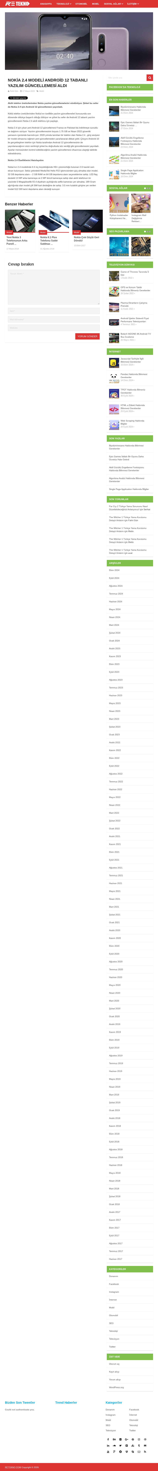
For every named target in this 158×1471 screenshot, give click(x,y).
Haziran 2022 (115, 789)
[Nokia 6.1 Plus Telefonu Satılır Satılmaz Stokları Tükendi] (54, 221)
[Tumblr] (139, 1445)
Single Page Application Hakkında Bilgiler (132, 172)
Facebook (114, 1284)
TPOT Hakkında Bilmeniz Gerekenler (133, 391)
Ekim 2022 (114, 758)
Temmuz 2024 (116, 593)
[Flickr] (120, 1439)
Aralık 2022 (114, 742)
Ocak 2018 (114, 1204)
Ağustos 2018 (116, 1149)
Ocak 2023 (114, 734)
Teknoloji (62, 4)
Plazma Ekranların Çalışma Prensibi (134, 304)
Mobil (95, 4)
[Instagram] (139, 1439)
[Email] (139, 1451)
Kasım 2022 (115, 750)
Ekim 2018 (114, 1134)
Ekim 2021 (114, 852)
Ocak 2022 (114, 828)
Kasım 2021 (115, 844)
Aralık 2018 (114, 1118)
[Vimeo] (126, 1445)
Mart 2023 (114, 719)
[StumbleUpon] (132, 1445)
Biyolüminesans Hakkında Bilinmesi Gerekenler (133, 108)
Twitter (112, 1346)
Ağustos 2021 (116, 867)
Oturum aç (114, 1364)
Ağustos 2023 (116, 680)
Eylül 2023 (114, 672)
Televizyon (114, 1339)
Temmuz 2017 (116, 1251)
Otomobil (81, 4)
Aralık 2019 (114, 1024)
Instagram (114, 1292)
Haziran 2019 (115, 1071)
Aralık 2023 (114, 648)
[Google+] (126, 1439)
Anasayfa (46, 4)
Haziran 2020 (115, 977)
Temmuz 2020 (116, 969)
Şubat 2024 (114, 633)
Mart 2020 (114, 1000)
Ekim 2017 (114, 1227)
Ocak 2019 (114, 1110)
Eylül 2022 (114, 766)
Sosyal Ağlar (112, 4)
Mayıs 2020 (115, 985)
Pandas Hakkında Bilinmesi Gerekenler (134, 375)
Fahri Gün (14, 91)
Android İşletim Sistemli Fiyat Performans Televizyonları (135, 320)
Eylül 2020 (114, 954)
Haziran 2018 (115, 1165)
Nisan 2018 (114, 1181)
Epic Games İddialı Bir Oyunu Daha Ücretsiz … (135, 124)
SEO (111, 1323)
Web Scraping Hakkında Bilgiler (132, 422)
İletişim (132, 4)
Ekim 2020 (114, 946)
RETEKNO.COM (13, 1467)
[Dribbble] (145, 1439)
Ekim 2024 (114, 570)
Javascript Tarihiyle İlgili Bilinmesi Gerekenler (132, 360)
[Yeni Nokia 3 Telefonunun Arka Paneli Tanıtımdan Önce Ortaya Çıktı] (20, 221)
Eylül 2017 (114, 1235)
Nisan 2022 (114, 805)
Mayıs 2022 (115, 797)
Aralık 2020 (114, 930)
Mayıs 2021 (115, 891)
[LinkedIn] (108, 1445)
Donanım (113, 1276)
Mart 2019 (114, 1094)
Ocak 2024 (114, 640)
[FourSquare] (114, 1451)
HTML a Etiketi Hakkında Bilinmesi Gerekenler (133, 406)
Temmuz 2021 (116, 875)
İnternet (113, 1299)
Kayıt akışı (114, 1371)
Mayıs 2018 (115, 1173)
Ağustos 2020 (116, 961)
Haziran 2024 (115, 601)
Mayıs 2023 (115, 703)
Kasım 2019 (115, 1032)
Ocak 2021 (114, 922)
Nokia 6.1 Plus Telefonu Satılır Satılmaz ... (49, 240)
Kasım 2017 (115, 1220)
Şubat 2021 (114, 914)
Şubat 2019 (114, 1102)
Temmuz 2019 (116, 1063)
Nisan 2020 (114, 993)
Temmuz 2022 (116, 781)
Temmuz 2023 (116, 687)
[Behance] (114, 1439)
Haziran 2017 (115, 1259)
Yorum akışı (115, 1379)
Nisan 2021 (114, 899)
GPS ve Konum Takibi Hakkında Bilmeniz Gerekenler (135, 289)
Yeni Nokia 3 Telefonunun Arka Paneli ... (16, 240)
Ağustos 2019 (116, 1055)
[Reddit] (120, 1451)
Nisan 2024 (114, 617)
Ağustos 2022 (116, 773)
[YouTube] (108, 1451)
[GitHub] (145, 1445)
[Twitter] (120, 1445)
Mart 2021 (114, 907)
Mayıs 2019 (115, 1079)
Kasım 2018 (115, 1126)
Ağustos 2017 (116, 1243)
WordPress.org (116, 1387)
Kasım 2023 (115, 656)
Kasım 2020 (115, 938)
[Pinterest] (132, 1439)
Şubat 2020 (114, 1008)
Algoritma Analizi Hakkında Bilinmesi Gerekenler (134, 156)
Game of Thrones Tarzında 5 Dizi (135, 273)
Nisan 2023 (114, 711)
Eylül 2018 (114, 1141)
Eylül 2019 (114, 1047)
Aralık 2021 (114, 836)
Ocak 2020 (114, 1016)
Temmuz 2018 (116, 1157)
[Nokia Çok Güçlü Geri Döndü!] (87, 221)
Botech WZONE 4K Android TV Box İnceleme (136, 335)
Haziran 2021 (115, 883)
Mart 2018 (114, 1188)
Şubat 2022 (114, 820)
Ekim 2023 (114, 664)
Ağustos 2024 (116, 586)
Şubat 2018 (114, 1196)
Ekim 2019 (114, 1040)
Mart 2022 (114, 813)
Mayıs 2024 (115, 609)
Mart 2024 (114, 625)
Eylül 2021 (114, 860)
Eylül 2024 (114, 578)
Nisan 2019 (114, 1087)
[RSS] (145, 1451)
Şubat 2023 (114, 727)
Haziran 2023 (115, 695)
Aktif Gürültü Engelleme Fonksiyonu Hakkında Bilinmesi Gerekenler (132, 141)
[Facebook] (108, 1439)
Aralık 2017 (114, 1212)
